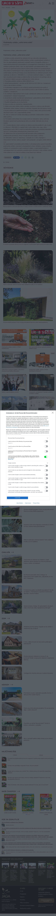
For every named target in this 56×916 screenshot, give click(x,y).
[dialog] (28, 458)
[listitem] (28, 438)
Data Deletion (20, 503)
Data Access (28, 503)
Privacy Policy (36, 503)
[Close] (53, 413)
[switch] (46, 441)
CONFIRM (17, 497)
